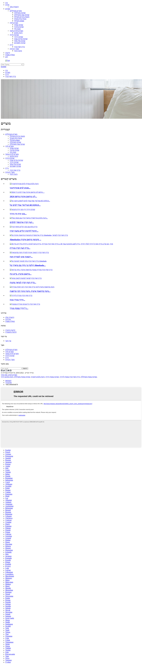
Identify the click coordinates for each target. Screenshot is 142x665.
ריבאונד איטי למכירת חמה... (21, 257)
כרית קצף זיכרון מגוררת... (20, 248)
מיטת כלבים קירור (7, 377)
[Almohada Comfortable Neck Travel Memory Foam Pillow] (28, 261)
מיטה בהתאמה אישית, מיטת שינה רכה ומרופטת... (30, 291)
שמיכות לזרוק (14, 35)
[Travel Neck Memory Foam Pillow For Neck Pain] (26, 278)
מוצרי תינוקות (14, 49)
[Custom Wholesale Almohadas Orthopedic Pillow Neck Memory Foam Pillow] (39, 235)
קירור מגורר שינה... (17, 300)
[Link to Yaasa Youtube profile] (9, 371)
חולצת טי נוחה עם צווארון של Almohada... (28, 265)
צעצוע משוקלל (19, 21)
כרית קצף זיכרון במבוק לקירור (70, 377)
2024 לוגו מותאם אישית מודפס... (23, 196)
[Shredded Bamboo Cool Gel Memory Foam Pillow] (25, 304)
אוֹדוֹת (7, 5)
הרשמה (25, 368)
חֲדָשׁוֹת (7, 53)
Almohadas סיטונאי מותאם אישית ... (25, 239)
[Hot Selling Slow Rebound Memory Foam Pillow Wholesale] (29, 252)
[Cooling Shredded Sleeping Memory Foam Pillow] (21, 295)
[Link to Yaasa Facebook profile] (2, 371)
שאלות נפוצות (10, 55)
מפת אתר (4, 375)
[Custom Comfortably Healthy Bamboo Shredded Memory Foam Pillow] (31, 270)
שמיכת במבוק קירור (52, 377)
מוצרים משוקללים (16, 11)
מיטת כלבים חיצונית (38, 377)
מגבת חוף (17, 29)
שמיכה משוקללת (20, 13)
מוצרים (7, 9)
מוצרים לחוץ (14, 23)
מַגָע (6, 57)
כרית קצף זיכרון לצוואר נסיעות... (23, 282)
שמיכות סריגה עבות (21, 39)
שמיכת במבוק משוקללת (89, 377)
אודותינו (8, 319)
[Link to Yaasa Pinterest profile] (11, 371)
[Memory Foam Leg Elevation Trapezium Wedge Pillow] (23, 227)
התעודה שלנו (14, 7)
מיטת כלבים (18, 33)
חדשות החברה (10, 330)
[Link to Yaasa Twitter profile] (4, 371)
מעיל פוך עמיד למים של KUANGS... (25, 205)
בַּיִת (6, 3)
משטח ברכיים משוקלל (21, 17)
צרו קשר (8, 341)
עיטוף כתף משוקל (20, 19)
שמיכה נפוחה (18, 25)
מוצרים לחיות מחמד (16, 31)
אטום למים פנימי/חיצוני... (20, 188)
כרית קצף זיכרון (19, 47)
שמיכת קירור (18, 37)
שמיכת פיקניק (19, 27)
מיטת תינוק (18, 51)
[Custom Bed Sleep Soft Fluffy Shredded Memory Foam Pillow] (32, 287)
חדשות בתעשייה (11, 332)
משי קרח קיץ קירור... (18, 214)
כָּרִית (11, 45)
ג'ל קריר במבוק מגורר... (19, 308)
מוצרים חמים (12, 375)
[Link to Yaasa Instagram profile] (6, 371)
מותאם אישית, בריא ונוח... (21, 274)
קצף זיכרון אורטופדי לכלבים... (22, 222)
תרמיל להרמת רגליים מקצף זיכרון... (24, 231)
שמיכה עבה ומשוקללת (21, 15)
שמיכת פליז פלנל (19, 41)
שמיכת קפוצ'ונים (19, 43)
